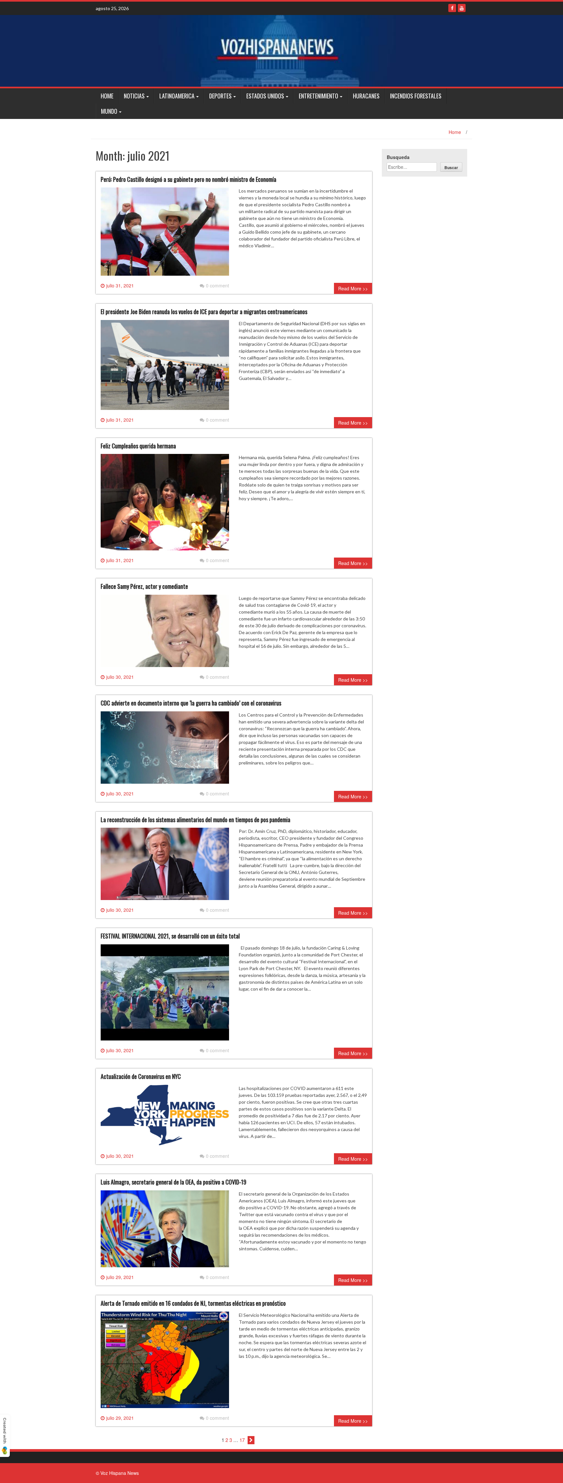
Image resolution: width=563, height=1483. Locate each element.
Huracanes (366, 96)
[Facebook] (452, 8)
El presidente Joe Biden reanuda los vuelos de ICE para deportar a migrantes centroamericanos (204, 311)
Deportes (220, 96)
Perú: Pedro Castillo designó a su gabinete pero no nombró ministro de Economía (188, 179)
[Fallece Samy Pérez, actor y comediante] (165, 633)
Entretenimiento (318, 96)
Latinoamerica (177, 96)
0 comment (217, 285)
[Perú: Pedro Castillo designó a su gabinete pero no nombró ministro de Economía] (165, 234)
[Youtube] (462, 8)
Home (107, 96)
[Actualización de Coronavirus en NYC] (165, 1118)
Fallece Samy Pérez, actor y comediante (144, 586)
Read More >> (353, 288)
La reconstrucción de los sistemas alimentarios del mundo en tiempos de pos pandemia (195, 819)
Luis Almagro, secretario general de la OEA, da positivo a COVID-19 (173, 1182)
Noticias (134, 96)
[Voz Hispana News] (281, 51)
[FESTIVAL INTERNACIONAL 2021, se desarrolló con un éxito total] (165, 995)
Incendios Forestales (415, 96)
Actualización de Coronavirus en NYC (141, 1076)
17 (242, 1439)
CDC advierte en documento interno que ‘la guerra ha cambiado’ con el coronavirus (191, 703)
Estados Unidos (265, 96)
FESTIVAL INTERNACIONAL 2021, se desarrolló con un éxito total (170, 936)
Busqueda (398, 157)
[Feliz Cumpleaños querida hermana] (165, 505)
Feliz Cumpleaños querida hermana (138, 446)
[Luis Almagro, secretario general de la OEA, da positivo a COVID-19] (165, 1231)
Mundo (109, 111)
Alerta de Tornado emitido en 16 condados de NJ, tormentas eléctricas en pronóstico (193, 1303)
